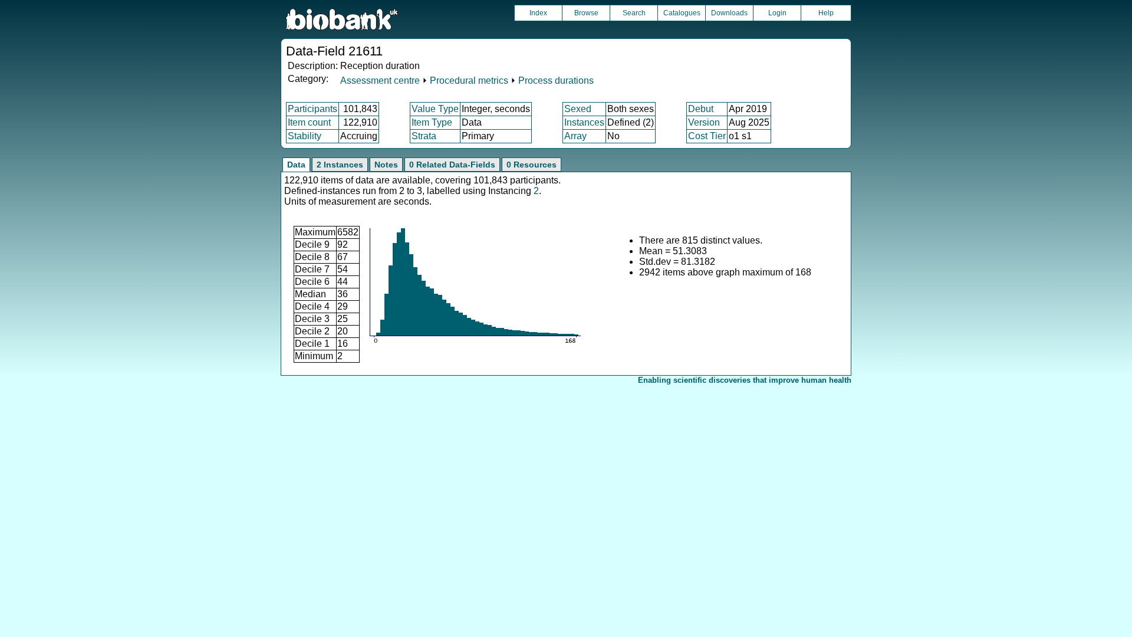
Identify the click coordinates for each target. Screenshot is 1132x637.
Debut (700, 109)
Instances (584, 122)
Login (777, 13)
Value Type (435, 109)
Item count (309, 122)
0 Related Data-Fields (452, 164)
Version (704, 122)
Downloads (729, 13)
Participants (312, 109)
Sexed (577, 109)
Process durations (556, 80)
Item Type (432, 122)
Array (575, 136)
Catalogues (681, 13)
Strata (424, 136)
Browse (586, 13)
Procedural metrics (469, 80)
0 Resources (531, 164)
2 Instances (340, 164)
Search (634, 13)
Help (826, 13)
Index (538, 13)
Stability (304, 136)
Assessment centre (380, 80)
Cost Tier (707, 136)
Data (296, 164)
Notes (386, 164)
